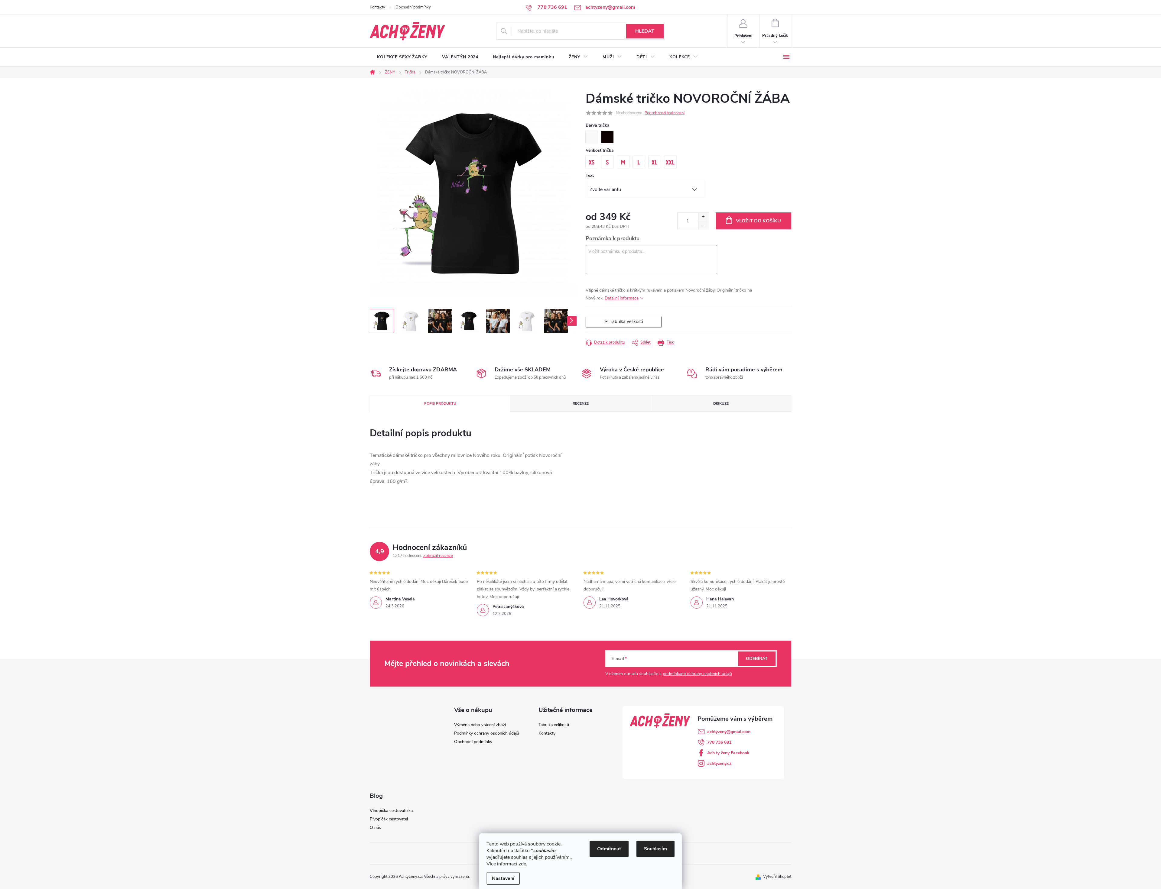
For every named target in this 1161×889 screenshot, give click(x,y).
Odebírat (757, 658)
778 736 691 (719, 742)
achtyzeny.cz (719, 763)
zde (522, 864)
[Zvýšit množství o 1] (703, 217)
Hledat (644, 31)
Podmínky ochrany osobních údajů (486, 733)
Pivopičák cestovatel (389, 819)
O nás (375, 827)
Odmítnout (609, 848)
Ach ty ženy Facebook (728, 753)
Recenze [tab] (581, 403)
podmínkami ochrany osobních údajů (697, 674)
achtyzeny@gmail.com (728, 732)
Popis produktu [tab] (440, 403)
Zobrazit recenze (438, 555)
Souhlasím (655, 848)
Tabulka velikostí (553, 725)
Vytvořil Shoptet (777, 876)
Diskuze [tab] (721, 403)
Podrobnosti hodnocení (665, 113)
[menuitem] (402, 57)
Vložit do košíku (758, 221)
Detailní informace (622, 298)
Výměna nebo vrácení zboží (480, 725)
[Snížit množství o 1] (703, 225)
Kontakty (377, 7)
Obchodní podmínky (413, 7)
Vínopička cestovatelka (391, 810)
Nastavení (503, 878)
